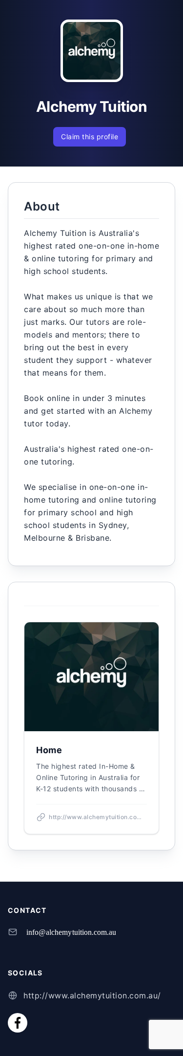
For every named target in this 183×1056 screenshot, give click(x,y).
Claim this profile (89, 136)
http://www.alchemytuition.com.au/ (92, 995)
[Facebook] (17, 1023)
